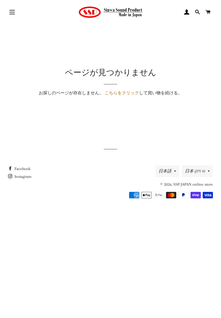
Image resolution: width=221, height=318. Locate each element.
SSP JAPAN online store (193, 184)
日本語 (164, 171)
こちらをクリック (122, 93)
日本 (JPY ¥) (195, 171)
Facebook (21, 168)
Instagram (22, 176)
